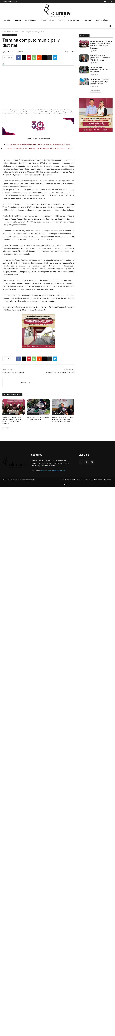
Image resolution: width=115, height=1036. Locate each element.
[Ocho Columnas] (11, 383)
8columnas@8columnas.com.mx (53, 470)
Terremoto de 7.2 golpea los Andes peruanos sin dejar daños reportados (100, 81)
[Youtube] (111, 1)
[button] (110, 25)
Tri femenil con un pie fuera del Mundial (59, 372)
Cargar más (95, 91)
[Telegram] (55, 57)
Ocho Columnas (9, 52)
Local (15, 35)
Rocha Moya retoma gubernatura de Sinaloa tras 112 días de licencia (100, 58)
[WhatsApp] (34, 57)
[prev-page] (3, 428)
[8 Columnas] (57, 11)
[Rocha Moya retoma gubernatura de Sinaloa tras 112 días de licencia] (84, 58)
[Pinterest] (29, 57)
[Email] (44, 57)
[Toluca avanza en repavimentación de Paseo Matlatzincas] (38, 407)
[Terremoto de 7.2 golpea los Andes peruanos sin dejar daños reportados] (84, 81)
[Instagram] (105, 1)
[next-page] (7, 428)
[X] (108, 1)
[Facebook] (102, 1)
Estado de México (13, 32)
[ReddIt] (39, 57)
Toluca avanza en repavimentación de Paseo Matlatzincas (99, 70)
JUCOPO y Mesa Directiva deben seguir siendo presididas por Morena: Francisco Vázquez (62, 419)
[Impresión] (49, 57)
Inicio (4, 32)
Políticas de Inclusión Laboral (13, 372)
